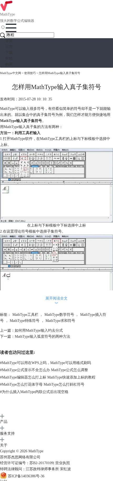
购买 (9, 64)
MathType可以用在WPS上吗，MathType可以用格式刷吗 (45, 363)
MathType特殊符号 (24, 321)
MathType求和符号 (60, 321)
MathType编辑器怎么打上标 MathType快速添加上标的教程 (47, 377)
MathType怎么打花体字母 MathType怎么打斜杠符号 (42, 384)
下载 (9, 53)
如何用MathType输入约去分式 (39, 330)
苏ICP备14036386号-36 (26, 476)
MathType (35, 451)
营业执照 (62, 463)
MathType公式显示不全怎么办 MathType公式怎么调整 (44, 370)
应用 (9, 47)
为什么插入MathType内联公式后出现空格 (34, 392)
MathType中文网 (10, 73)
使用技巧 (30, 73)
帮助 (9, 59)
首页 (9, 41)
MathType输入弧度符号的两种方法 (42, 336)
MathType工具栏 (25, 315)
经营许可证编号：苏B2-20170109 (26, 463)
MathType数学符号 (59, 315)
